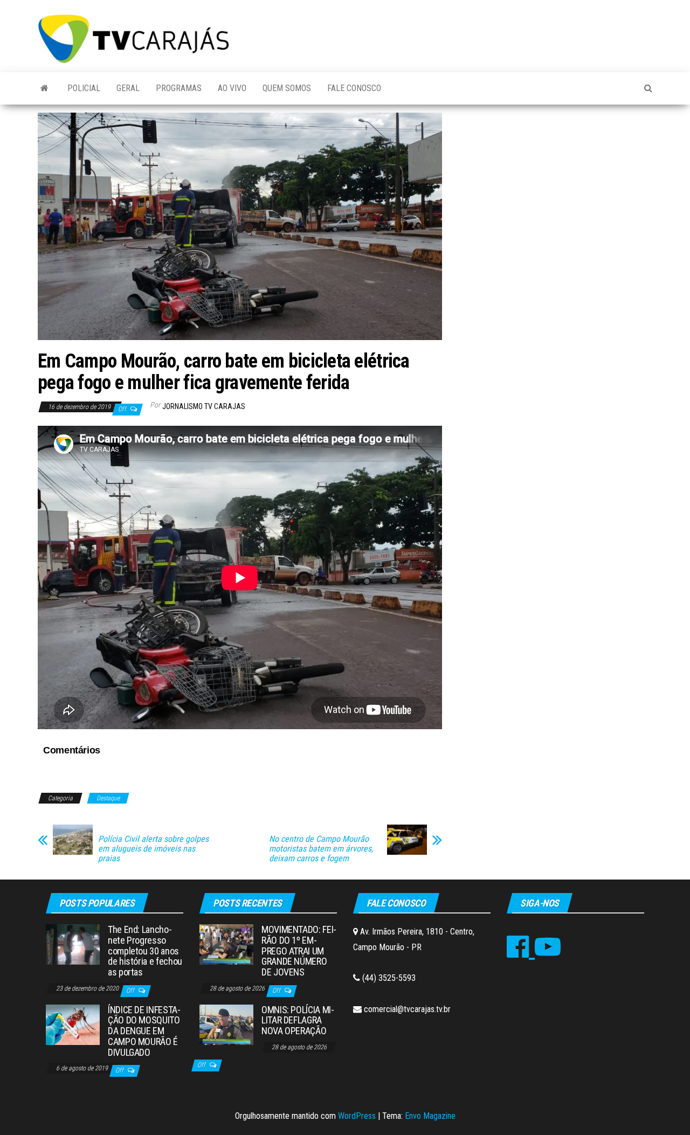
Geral (128, 88)
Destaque (108, 798)
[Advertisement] (555, 193)
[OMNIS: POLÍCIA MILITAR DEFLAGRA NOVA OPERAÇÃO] (226, 1024)
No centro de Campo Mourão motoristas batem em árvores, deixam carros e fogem (321, 848)
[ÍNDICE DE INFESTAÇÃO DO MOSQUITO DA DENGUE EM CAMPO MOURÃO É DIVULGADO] (73, 1024)
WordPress (357, 1116)
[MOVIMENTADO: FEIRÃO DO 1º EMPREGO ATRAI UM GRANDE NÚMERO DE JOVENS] (226, 944)
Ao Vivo (232, 88)
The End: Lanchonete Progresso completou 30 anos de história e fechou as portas (145, 951)
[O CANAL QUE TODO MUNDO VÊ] (44, 88)
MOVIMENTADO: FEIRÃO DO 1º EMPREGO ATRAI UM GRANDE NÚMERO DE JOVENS (298, 951)
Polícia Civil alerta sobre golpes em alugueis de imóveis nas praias (153, 848)
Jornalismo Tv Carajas (203, 406)
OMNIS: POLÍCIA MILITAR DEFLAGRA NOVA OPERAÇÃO (297, 1020)
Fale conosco (354, 88)
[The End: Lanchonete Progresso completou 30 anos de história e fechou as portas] (73, 944)
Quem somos (287, 88)
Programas (179, 88)
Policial (83, 88)
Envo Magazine (430, 1116)
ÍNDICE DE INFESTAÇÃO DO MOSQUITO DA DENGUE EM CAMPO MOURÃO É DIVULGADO (144, 1031)
